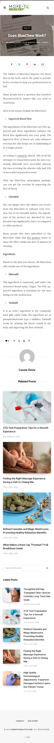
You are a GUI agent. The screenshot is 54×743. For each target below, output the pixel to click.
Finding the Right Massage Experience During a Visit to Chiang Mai (36, 656)
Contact (20, 721)
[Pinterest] (27, 64)
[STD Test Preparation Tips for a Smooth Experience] (27, 407)
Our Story (33, 721)
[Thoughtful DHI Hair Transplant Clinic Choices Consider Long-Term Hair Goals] (13, 596)
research (22, 155)
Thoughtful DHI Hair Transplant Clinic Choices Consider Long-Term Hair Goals (37, 594)
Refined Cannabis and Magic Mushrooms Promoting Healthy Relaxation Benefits (35, 634)
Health (27, 28)
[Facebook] (12, 64)
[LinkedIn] (35, 64)
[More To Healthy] (19, 7)
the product (33, 237)
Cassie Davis (15, 42)
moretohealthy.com (22, 730)
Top (28, 737)
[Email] (42, 64)
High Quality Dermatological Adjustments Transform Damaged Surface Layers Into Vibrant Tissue (37, 679)
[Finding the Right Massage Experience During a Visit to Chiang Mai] (27, 457)
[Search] (48, 8)
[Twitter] (19, 64)
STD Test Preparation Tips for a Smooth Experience (35, 614)
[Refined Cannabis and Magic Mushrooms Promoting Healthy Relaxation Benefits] (27, 508)
